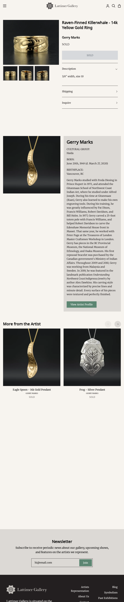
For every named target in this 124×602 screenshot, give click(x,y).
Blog (115, 587)
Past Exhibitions (108, 598)
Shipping (67, 91)
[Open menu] (3, 6)
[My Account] (106, 6)
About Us (83, 596)
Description (69, 68)
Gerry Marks (71, 37)
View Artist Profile (82, 304)
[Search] (112, 6)
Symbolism (111, 592)
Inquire (66, 102)
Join (85, 562)
